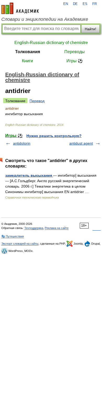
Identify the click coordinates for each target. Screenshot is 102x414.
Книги (27, 61)
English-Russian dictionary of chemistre (51, 42)
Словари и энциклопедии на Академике (44, 19)
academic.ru (20, 8)
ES (85, 4)
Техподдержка (33, 228)
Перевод (37, 101)
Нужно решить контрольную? (54, 136)
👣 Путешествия (12, 236)
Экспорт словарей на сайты (19, 243)
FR (94, 4)
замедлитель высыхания (29, 175)
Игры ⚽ (74, 61)
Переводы (74, 52)
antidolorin (21, 143)
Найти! (90, 29)
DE (75, 4)
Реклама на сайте (57, 228)
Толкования (27, 52)
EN (65, 4)
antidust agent (81, 143)
